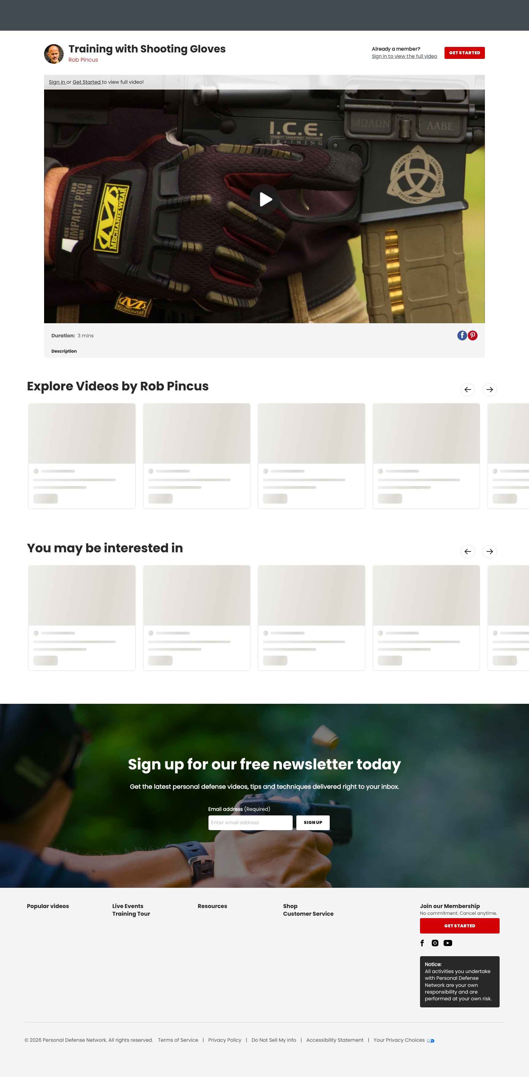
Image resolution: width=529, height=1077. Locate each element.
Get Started (87, 82)
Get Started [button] (459, 926)
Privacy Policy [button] (225, 1040)
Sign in (57, 82)
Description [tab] (64, 351)
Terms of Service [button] (178, 1040)
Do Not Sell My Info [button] (274, 1040)
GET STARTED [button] (464, 53)
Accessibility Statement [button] (335, 1040)
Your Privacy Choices (399, 1040)
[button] (404, 52)
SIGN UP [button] (313, 822)
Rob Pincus (83, 60)
